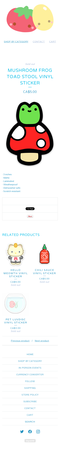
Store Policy (30, 394)
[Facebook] (30, 432)
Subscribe (30, 401)
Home (30, 354)
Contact (39, 41)
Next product (42, 340)
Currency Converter (30, 374)
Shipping (30, 388)
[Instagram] (38, 432)
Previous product (20, 340)
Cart (52, 41)
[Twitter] (22, 432)
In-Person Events (30, 367)
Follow (30, 381)
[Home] (30, 18)
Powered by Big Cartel (30, 440)
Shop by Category (16, 41)
